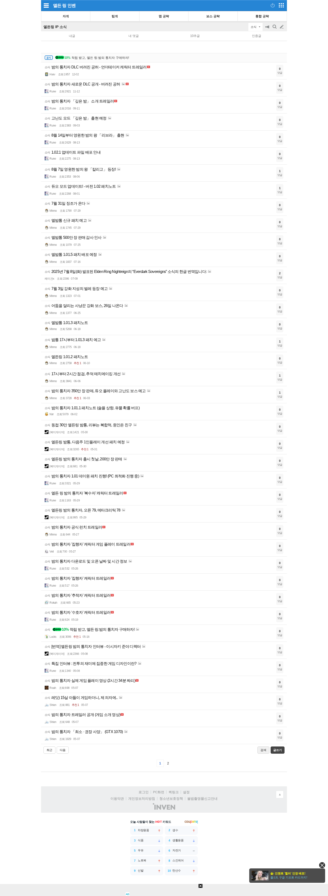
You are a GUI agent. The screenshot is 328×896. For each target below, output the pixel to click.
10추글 (195, 36)
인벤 (71, 5)
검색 (263, 750)
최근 (49, 750)
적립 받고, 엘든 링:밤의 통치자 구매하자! (96, 58)
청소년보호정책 (171, 798)
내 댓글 (133, 36)
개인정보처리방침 (141, 798)
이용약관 (117, 798)
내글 (72, 36)
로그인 (144, 792)
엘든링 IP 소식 (55, 27)
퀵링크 (174, 792)
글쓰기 (282, 26)
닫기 (322, 865)
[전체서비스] (281, 5)
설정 (186, 792)
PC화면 (158, 792)
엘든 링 (59, 5)
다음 (63, 750)
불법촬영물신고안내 (202, 798)
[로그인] (273, 5)
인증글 (256, 36)
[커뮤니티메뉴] (46, 5)
